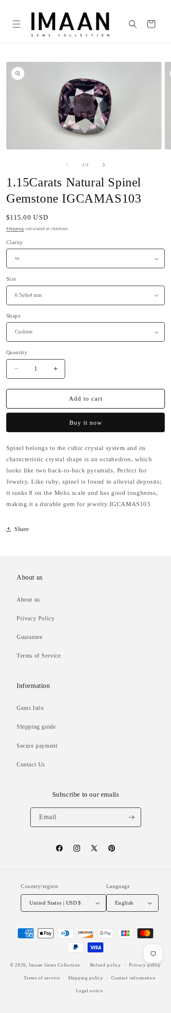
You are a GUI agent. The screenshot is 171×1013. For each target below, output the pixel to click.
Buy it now (85, 422)
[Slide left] (67, 165)
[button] (16, 24)
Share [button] (22, 529)
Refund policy (105, 964)
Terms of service (42, 977)
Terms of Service (39, 656)
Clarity (14, 242)
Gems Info (30, 708)
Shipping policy (85, 977)
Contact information (133, 977)
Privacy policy (145, 964)
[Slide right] (104, 165)
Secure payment (37, 746)
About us (28, 600)
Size (11, 279)
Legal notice (89, 990)
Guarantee (29, 637)
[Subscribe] (131, 817)
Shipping (15, 228)
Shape (13, 316)
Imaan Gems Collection (54, 964)
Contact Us (31, 764)
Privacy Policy (35, 618)
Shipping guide (36, 727)
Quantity (16, 352)
